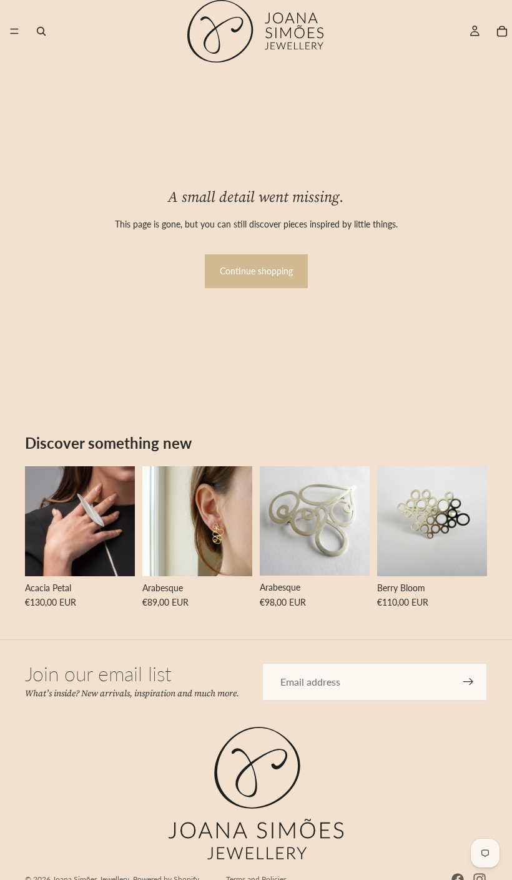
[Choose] (115, 557)
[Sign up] (468, 682)
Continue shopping (256, 271)
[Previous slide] (38, 521)
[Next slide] (121, 521)
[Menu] (14, 31)
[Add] (350, 556)
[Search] (41, 31)
